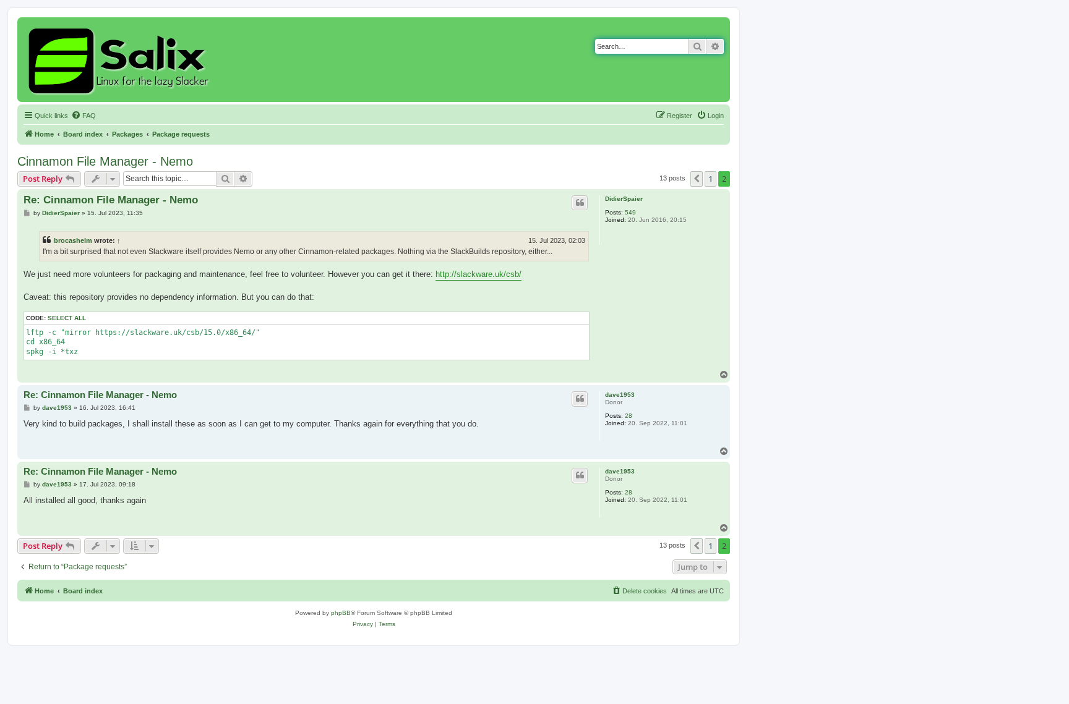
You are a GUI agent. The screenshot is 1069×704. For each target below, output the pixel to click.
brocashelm (73, 240)
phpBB (341, 612)
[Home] (120, 59)
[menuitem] (83, 115)
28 (628, 415)
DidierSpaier (624, 198)
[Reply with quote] (580, 202)
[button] (696, 178)
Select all (67, 318)
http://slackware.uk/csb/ (479, 274)
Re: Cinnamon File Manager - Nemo (111, 200)
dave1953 (620, 394)
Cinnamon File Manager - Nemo (105, 161)
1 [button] (710, 178)
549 (630, 212)
